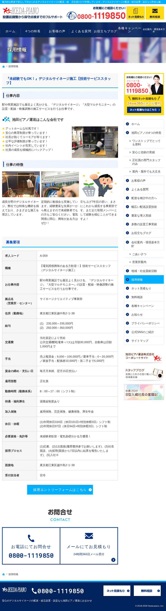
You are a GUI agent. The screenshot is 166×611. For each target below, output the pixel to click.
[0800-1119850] (96, 12)
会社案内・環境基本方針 (145, 244)
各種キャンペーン (142, 305)
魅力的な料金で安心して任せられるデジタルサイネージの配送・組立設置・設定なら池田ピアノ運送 (52, 2)
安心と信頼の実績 (143, 152)
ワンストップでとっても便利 (146, 142)
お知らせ (137, 314)
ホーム (135, 124)
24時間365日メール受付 (89, 550)
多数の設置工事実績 (144, 224)
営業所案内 (139, 262)
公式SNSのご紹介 (142, 332)
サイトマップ (139, 340)
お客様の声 (138, 180)
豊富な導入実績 (141, 215)
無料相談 (137, 297)
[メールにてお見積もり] (136, 12)
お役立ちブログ (141, 233)
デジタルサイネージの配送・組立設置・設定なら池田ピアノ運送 (44, 600)
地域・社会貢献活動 (144, 271)
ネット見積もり (141, 288)
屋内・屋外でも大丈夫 (146, 171)
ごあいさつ (139, 254)
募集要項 (13, 242)
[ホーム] (3, 66)
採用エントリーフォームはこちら (60, 489)
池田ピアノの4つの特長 (146, 132)
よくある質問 (139, 189)
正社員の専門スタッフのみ (146, 161)
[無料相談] (155, 12)
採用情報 (137, 279)
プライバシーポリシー (145, 323)
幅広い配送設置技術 (144, 206)
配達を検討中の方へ (144, 198)
